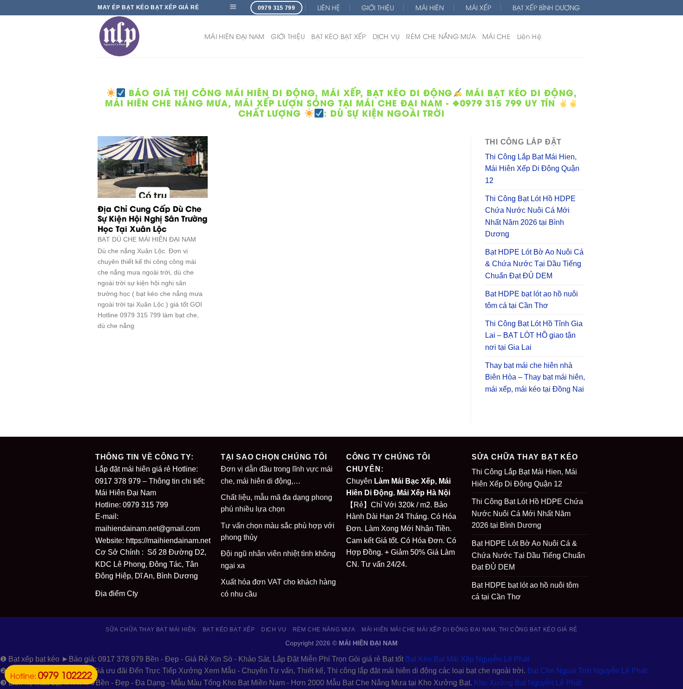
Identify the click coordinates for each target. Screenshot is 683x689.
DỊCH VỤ (386, 36)
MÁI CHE (496, 36)
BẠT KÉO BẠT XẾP (338, 36)
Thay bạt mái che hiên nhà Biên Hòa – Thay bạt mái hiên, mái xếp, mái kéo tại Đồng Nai (535, 377)
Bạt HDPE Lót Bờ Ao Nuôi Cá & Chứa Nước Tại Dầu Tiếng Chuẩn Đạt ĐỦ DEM (534, 264)
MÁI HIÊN (429, 7)
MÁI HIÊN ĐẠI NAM (234, 36)
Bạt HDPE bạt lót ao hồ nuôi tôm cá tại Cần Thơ (531, 300)
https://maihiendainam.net (168, 541)
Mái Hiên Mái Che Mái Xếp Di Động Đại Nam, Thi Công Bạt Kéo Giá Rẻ (469, 629)
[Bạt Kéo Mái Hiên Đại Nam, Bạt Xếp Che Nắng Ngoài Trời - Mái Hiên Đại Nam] (144, 36)
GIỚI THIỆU (377, 7)
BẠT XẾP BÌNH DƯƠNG (546, 7)
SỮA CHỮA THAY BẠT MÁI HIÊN (150, 629)
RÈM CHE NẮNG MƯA (440, 36)
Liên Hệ (529, 36)
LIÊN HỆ (328, 7)
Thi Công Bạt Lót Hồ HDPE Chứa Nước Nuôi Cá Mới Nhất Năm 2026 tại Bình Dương (530, 216)
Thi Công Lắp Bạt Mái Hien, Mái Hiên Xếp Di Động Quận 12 (532, 168)
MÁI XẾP (478, 7)
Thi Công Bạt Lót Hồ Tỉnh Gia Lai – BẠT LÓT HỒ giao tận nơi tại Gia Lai (534, 335)
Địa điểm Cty (116, 593)
